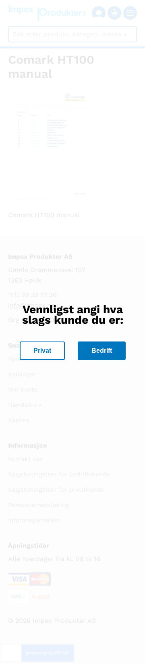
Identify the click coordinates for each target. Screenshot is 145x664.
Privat (42, 350)
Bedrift (101, 350)
